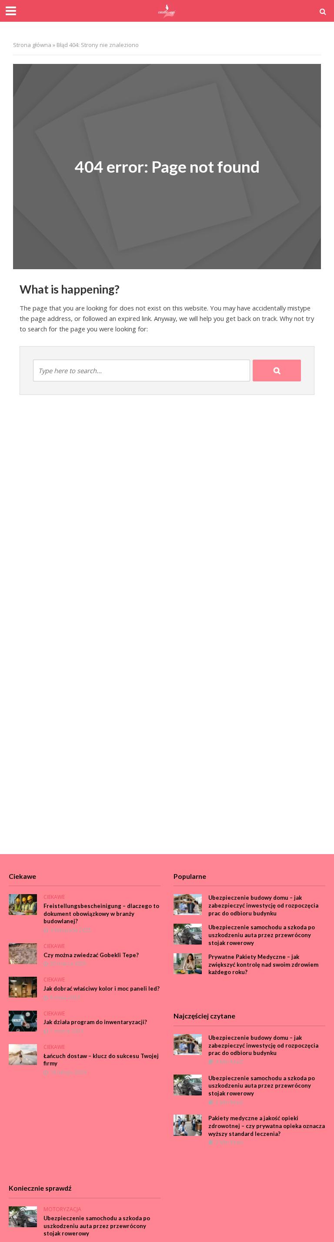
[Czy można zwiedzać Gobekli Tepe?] (23, 953)
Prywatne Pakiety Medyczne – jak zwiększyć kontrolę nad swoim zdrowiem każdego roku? (263, 964)
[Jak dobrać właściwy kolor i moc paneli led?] (23, 986)
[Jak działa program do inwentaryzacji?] (23, 1020)
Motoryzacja (62, 1209)
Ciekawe (54, 897)
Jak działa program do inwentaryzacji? (95, 1021)
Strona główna (32, 45)
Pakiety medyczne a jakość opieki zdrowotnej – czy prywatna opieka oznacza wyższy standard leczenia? (266, 1126)
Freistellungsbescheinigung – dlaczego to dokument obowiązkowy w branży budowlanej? (101, 913)
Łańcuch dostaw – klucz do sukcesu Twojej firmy (101, 1059)
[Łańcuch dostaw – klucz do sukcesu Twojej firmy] (23, 1054)
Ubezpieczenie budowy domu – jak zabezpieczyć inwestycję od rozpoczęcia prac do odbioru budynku (263, 905)
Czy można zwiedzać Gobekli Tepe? (91, 955)
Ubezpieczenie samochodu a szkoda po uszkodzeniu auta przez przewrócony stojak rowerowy (261, 935)
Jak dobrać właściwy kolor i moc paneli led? (101, 988)
